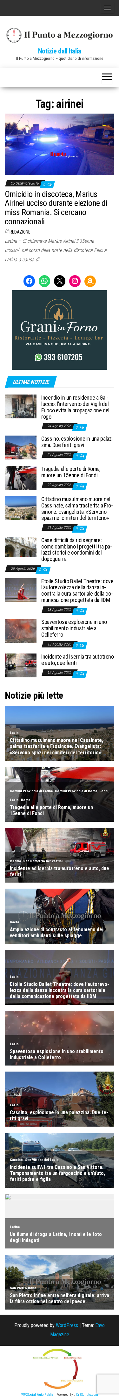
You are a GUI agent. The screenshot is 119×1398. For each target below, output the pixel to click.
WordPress (67, 1325)
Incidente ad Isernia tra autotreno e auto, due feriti (77, 659)
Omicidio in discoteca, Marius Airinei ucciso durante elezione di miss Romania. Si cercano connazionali (56, 207)
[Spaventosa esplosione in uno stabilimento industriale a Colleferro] (20, 630)
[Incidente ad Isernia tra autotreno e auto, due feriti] (20, 665)
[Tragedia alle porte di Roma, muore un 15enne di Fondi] (20, 477)
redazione (20, 231)
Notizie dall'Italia (59, 51)
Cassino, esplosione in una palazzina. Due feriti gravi (77, 441)
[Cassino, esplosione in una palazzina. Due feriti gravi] (20, 447)
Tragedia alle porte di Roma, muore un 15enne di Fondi (70, 472)
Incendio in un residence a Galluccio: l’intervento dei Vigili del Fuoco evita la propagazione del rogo (75, 407)
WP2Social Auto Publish (38, 1395)
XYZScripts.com (87, 1395)
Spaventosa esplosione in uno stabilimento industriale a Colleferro (74, 628)
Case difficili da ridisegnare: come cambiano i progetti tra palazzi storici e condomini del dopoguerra (76, 549)
